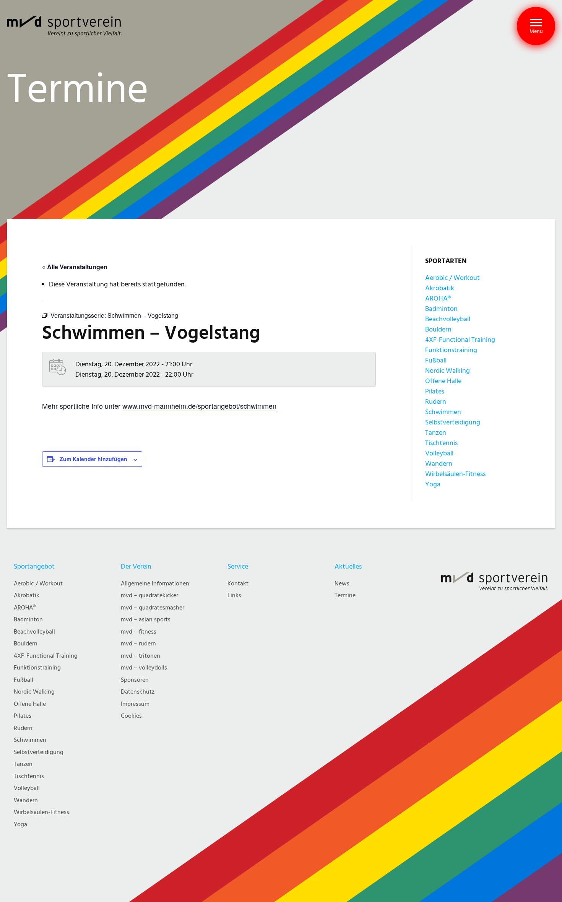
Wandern (438, 463)
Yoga (432, 484)
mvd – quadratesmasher (152, 608)
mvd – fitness (138, 632)
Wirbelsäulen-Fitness (455, 474)
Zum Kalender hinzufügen (93, 459)
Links (234, 596)
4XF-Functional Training (460, 340)
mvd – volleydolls (144, 668)
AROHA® (438, 298)
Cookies (131, 716)
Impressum (135, 704)
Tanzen (435, 432)
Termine (345, 596)
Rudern (435, 401)
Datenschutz (137, 692)
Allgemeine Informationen (155, 584)
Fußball (436, 360)
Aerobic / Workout (452, 278)
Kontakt (238, 584)
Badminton (441, 309)
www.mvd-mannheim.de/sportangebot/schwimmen (199, 406)
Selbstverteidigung (452, 422)
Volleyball (439, 453)
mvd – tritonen (140, 656)
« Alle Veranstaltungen (74, 266)
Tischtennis (441, 443)
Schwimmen (443, 412)
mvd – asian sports (146, 620)
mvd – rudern (138, 644)
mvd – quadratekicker (149, 596)
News (342, 584)
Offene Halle (443, 381)
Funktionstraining (451, 350)
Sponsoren (135, 680)
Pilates (434, 391)
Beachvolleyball (447, 319)
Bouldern (438, 329)
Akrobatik (439, 288)
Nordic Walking (447, 370)
